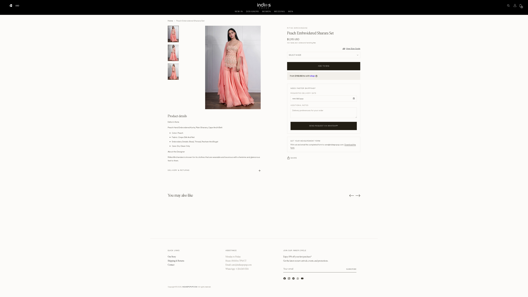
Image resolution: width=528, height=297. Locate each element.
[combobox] (19, 4)
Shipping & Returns (176, 261)
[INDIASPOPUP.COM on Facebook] (285, 279)
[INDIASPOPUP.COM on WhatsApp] (298, 279)
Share (294, 158)
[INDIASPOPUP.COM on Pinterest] (293, 279)
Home (170, 21)
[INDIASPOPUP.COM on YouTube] (302, 279)
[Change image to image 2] (173, 53)
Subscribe (351, 269)
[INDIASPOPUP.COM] (264, 5)
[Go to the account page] (514, 5)
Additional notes (299, 105)
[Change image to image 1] (173, 34)
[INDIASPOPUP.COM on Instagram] (289, 279)
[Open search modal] (508, 5)
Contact (171, 265)
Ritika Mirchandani (297, 28)
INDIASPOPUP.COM (189, 287)
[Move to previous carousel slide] (351, 195)
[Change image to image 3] (173, 71)
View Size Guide (353, 48)
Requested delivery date (303, 93)
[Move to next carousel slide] (358, 195)
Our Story (172, 256)
